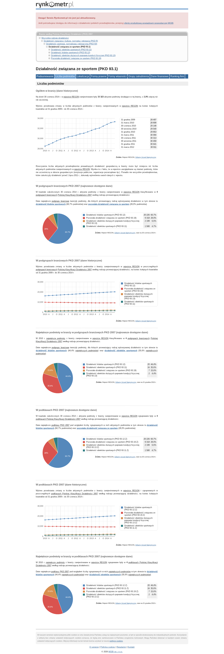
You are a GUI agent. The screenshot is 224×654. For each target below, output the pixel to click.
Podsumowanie (45, 76)
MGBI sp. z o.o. (115, 651)
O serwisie (94, 647)
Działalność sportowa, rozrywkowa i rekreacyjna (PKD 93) (71, 44)
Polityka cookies (107, 647)
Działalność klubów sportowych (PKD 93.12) (70, 52)
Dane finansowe (160, 76)
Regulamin (121, 647)
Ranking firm (177, 76)
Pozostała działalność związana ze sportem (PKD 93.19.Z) (112, 442)
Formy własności (117, 76)
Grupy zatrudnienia (138, 76)
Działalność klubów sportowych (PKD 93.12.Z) (106, 439)
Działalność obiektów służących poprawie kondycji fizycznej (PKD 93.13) (83, 55)
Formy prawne (99, 76)
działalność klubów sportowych (51, 204)
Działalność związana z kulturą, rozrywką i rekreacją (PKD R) (71, 41)
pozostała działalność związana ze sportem (108, 204)
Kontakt (131, 647)
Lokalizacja (83, 76)
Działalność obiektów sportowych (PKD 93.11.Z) (107, 450)
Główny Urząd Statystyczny (145, 157)
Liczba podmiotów (65, 76)
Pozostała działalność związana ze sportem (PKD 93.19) (76, 58)
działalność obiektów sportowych (121, 350)
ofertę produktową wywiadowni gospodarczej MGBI (148, 23)
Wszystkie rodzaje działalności (55, 38)
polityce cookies (116, 641)
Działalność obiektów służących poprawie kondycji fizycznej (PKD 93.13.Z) (138, 520)
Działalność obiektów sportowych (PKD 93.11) (71, 50)
